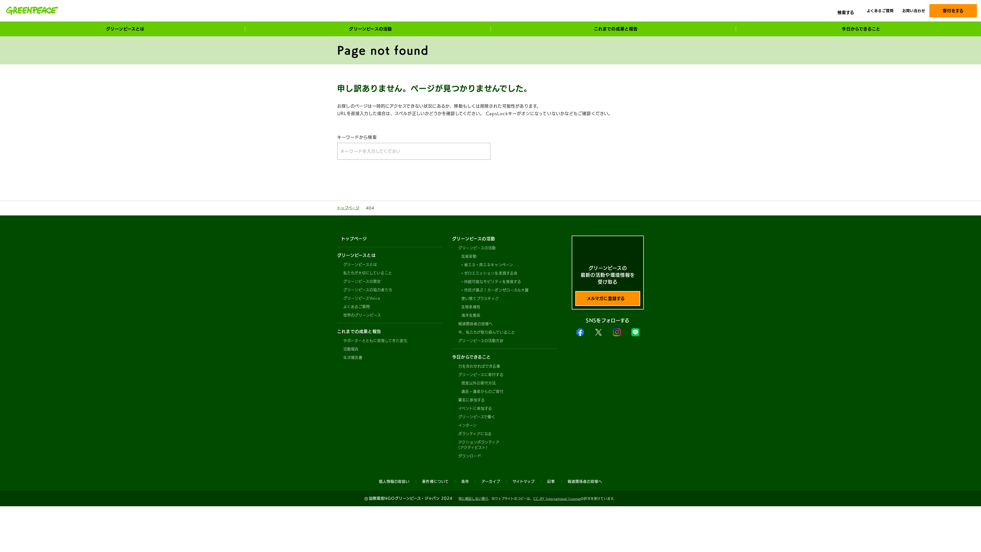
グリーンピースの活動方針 (481, 340)
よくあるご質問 (880, 11)
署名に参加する (471, 400)
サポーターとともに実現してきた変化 (375, 340)
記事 (551, 481)
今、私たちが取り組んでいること (486, 332)
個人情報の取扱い (394, 481)
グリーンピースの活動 (477, 248)
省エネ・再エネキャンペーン (488, 265)
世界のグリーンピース (362, 315)
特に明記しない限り (473, 498)
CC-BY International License (557, 498)
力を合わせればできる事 (479, 366)
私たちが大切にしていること (367, 273)
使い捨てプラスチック (480, 298)
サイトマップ (524, 481)
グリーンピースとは (360, 264)
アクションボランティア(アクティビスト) (479, 444)
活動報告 (351, 349)
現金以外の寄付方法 (478, 383)
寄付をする (953, 11)
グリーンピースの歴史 (362, 281)
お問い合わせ (913, 11)
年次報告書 (353, 357)
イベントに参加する (475, 408)
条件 (465, 481)
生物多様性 (471, 307)
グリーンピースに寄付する (481, 374)
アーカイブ (491, 481)
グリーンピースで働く (477, 417)
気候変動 (469, 256)
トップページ (348, 208)
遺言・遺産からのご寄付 (482, 391)
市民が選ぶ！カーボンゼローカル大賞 (496, 290)
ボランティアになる (475, 433)
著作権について (435, 481)
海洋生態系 (471, 315)
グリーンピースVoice (361, 298)
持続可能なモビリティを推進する (492, 281)
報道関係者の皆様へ (475, 324)
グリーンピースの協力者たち (367, 290)
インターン (467, 425)
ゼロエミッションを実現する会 (491, 273)
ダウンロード (469, 456)
